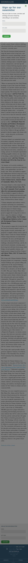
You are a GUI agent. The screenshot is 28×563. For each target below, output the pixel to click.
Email (3, 20)
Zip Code (4, 27)
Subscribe (6, 36)
